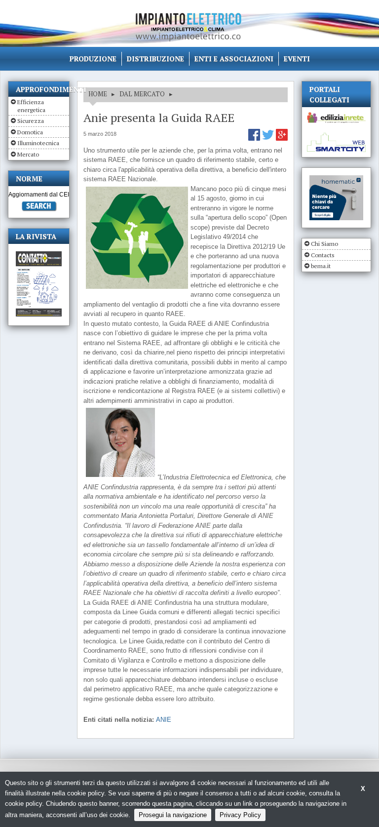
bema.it (321, 266)
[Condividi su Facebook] (255, 138)
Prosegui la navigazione (173, 815)
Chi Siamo (324, 243)
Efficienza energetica (31, 106)
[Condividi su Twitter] (269, 138)
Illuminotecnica (38, 143)
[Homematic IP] (336, 179)
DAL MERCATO (142, 93)
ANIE (163, 719)
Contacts (323, 255)
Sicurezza (30, 120)
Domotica (30, 132)
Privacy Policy (240, 815)
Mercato (28, 154)
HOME (97, 93)
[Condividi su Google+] (282, 138)
